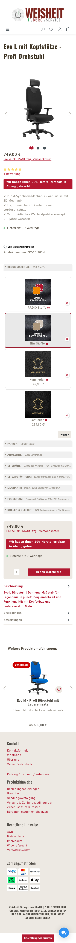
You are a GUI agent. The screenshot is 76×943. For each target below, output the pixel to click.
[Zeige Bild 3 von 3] (44, 148)
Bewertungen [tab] (13, 620)
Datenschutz (15, 836)
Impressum (14, 841)
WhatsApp (14, 755)
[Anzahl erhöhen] (23, 572)
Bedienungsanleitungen (23, 789)
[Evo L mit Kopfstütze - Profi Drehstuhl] (38, 109)
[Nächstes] (69, 113)
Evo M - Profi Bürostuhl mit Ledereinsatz (38, 702)
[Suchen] (43, 29)
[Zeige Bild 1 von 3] (31, 148)
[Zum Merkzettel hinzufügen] (58, 689)
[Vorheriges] (6, 113)
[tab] (37, 596)
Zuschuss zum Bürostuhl (24, 807)
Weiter (64, 434)
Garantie (13, 793)
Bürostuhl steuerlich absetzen (27, 811)
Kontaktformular (18, 750)
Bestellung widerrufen (38, 938)
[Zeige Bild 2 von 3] (38, 148)
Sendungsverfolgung (21, 798)
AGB (10, 832)
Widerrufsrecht (17, 845)
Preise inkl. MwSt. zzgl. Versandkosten (27, 159)
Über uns (13, 759)
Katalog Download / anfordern (28, 774)
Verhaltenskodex (18, 850)
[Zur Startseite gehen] (38, 15)
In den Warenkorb (48, 572)
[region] (38, 114)
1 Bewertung (12, 174)
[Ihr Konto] (59, 29)
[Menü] (8, 29)
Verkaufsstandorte (20, 764)
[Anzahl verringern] (10, 572)
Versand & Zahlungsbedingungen (30, 802)
